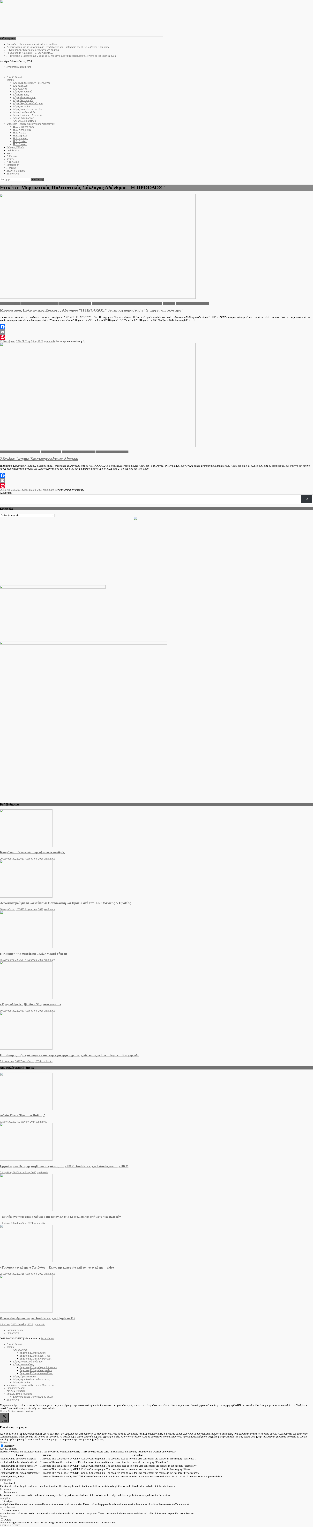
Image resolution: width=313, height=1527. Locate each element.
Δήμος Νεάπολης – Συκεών (27, 109)
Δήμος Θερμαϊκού (22, 91)
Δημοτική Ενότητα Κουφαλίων (75, 303)
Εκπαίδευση (13, 164)
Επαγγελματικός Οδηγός (19, 1393)
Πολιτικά (11, 167)
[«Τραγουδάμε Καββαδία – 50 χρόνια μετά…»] (156, 980)
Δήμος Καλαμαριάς (23, 100)
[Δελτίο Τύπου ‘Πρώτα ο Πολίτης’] (156, 1092)
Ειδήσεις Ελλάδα (15, 147)
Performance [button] (6, 1489)
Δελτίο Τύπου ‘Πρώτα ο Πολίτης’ (22, 1115)
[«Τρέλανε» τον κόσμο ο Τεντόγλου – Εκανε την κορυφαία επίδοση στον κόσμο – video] (156, 1244)
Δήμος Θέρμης (21, 94)
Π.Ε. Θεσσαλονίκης (23, 126)
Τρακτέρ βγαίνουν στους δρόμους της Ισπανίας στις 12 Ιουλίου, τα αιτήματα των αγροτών (60, 1216)
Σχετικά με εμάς (15, 1330)
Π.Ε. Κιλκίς (19, 132)
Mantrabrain (47, 1338)
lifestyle (11, 159)
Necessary (9, 1445)
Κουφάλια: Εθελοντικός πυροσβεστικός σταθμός (32, 44)
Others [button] (3, 1516)
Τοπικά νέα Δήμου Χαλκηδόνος (192, 303)
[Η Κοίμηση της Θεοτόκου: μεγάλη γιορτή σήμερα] (156, 930)
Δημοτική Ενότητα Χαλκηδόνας (108, 303)
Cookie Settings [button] (8, 1411)
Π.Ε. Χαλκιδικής (22, 129)
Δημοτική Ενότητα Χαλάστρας (35, 1358)
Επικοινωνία (13, 173)
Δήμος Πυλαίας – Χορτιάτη (27, 115)
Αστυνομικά (13, 161)
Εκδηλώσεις (13, 150)
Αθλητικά (12, 156)
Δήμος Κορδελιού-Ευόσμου (28, 103)
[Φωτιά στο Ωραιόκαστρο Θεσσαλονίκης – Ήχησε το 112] (156, 1294)
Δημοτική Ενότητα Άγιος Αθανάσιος (40, 303)
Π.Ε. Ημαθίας (20, 138)
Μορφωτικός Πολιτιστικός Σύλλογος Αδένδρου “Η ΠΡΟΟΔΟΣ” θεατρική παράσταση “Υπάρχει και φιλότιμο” (91, 310)
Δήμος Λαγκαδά (21, 106)
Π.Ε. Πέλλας (20, 141)
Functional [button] (5, 1479)
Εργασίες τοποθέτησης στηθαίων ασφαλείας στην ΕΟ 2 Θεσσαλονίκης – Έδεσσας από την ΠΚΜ (64, 1166)
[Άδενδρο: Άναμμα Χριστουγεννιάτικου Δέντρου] (156, 395)
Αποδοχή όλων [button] (25, 1411)
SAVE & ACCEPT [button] (10, 1525)
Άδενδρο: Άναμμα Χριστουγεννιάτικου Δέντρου (39, 459)
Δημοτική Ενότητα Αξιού (33, 1352)
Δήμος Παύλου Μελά (24, 112)
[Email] (156, 332)
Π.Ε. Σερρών (20, 135)
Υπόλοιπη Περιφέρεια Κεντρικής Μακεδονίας (30, 123)
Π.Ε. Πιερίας (20, 144)
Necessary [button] (5, 1442)
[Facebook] (156, 326)
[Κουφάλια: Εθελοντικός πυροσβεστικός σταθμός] (156, 828)
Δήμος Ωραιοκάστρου (24, 120)
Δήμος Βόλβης (20, 85)
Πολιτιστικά (169, 303)
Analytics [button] (5, 1498)
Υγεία (9, 153)
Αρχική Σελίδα (14, 77)
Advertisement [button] (7, 1507)
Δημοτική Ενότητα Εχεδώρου (35, 1355)
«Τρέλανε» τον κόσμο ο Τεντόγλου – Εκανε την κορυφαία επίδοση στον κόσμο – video (57, 1267)
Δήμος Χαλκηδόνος (23, 118)
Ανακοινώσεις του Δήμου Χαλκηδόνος (20, 452)
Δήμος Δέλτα (20, 88)
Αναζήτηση (6, 492)
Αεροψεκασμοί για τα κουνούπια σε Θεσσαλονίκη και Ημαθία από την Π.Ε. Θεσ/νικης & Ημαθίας (58, 47)
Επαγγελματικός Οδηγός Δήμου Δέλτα (33, 1396)
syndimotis (49, 341)
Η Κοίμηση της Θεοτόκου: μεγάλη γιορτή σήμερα (33, 50)
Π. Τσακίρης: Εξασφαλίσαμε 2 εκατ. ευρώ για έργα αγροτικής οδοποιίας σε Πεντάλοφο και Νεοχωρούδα (61, 55)
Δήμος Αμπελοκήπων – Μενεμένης (31, 82)
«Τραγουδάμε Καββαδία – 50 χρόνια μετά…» (30, 52)
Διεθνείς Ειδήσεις (16, 170)
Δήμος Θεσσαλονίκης (24, 97)
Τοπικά (10, 79)
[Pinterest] (156, 337)
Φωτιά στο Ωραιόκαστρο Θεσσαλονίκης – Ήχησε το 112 (37, 1318)
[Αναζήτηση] (306, 499)
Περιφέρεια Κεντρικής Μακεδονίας (143, 303)
